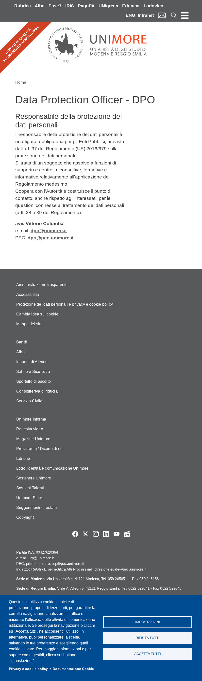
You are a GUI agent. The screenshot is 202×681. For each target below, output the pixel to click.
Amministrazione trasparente (41, 285)
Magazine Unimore (33, 439)
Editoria (23, 458)
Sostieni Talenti (30, 488)
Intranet (146, 15)
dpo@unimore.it (49, 230)
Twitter (85, 534)
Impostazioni (147, 622)
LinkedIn (106, 534)
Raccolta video (29, 429)
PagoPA (86, 5)
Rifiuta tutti (147, 638)
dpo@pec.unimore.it (50, 237)
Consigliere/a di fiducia (37, 391)
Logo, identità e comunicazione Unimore (52, 468)
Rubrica (22, 5)
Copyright (25, 517)
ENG (130, 15)
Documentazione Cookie (73, 669)
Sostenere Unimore (33, 478)
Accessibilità (27, 294)
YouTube (116, 534)
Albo (40, 5)
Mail (162, 15)
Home (20, 82)
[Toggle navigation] (185, 15)
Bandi (21, 342)
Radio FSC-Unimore (127, 534)
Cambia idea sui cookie (37, 314)
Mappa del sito (29, 324)
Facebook (75, 534)
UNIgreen (108, 5)
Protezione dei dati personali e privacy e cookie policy (64, 304)
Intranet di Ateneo (32, 362)
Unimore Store (29, 498)
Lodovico (153, 5)
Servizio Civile (29, 401)
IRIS (69, 5)
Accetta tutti (147, 654)
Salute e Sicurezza (33, 371)
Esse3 (55, 5)
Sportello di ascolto (33, 381)
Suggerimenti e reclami (37, 507)
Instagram (96, 534)
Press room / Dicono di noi (40, 449)
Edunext (131, 5)
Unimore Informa (31, 419)
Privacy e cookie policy (28, 669)
